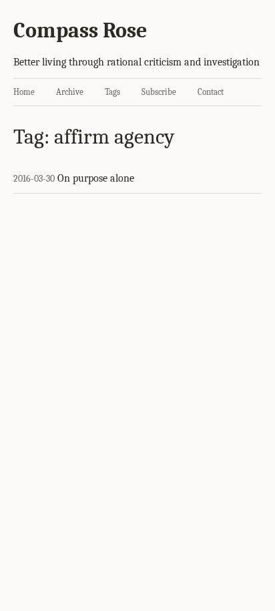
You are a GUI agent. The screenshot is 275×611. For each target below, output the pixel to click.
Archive (69, 92)
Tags (112, 92)
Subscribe (159, 92)
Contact (211, 92)
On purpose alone (95, 178)
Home (24, 92)
